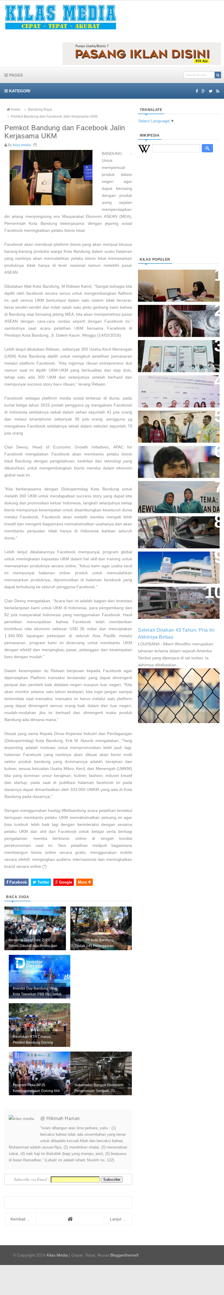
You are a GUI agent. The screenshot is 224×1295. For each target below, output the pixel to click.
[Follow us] (211, 91)
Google (65, 882)
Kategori (19, 91)
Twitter (42, 882)
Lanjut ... (118, 1219)
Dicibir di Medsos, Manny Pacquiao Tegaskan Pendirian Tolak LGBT (176, 458)
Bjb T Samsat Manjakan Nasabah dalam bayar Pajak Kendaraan (174, 529)
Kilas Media (57, 1255)
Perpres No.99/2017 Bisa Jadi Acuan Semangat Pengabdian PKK (176, 494)
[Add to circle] (203, 91)
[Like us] (197, 91)
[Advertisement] (179, 212)
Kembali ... (20, 1219)
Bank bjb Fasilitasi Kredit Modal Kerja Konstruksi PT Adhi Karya (173, 423)
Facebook (17, 882)
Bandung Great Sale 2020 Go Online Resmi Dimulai (175, 350)
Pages (15, 75)
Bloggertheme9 (124, 1255)
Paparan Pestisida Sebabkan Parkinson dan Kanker (175, 597)
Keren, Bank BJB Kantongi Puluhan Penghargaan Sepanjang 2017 (173, 388)
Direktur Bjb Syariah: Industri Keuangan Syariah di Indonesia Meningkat (178, 282)
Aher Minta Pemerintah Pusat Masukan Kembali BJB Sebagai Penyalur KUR (178, 564)
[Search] (218, 75)
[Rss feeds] (217, 91)
